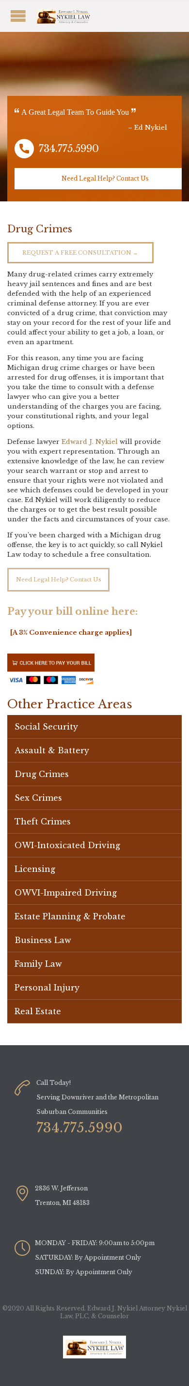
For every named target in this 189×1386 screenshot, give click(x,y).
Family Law (38, 964)
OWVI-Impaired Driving (66, 893)
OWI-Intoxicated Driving (67, 845)
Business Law (43, 940)
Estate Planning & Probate (70, 916)
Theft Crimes (43, 821)
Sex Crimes (38, 798)
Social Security (46, 726)
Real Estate (38, 1011)
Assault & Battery (52, 750)
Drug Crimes (42, 774)
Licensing (35, 869)
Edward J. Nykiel (90, 442)
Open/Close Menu (75, 15)
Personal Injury (47, 987)
